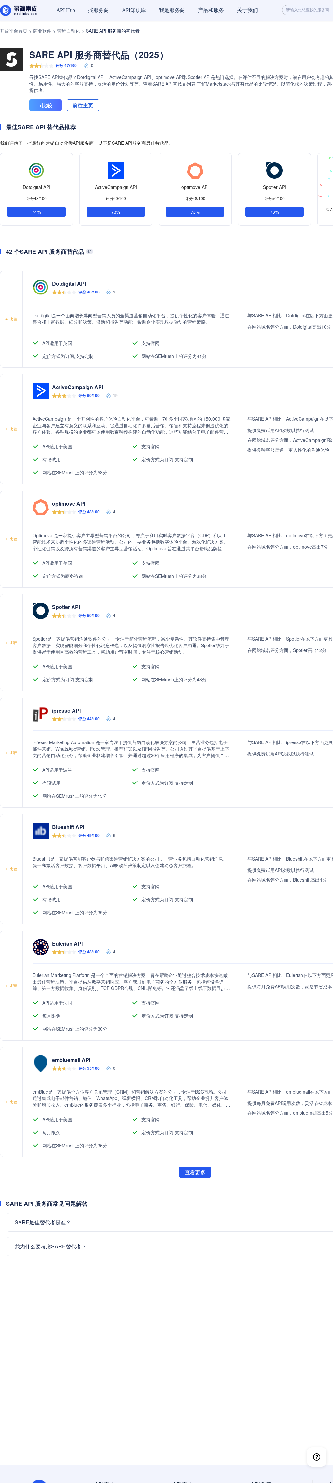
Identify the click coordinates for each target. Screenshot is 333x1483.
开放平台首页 (13, 30)
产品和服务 (211, 10)
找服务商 (98, 10)
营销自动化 (68, 30)
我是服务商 (172, 10)
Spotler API (274, 187)
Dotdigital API (36, 187)
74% (36, 212)
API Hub (65, 10)
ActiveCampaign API (116, 187)
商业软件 (42, 30)
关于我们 (247, 10)
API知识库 (134, 10)
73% (115, 212)
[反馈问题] (316, 1456)
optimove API (195, 187)
